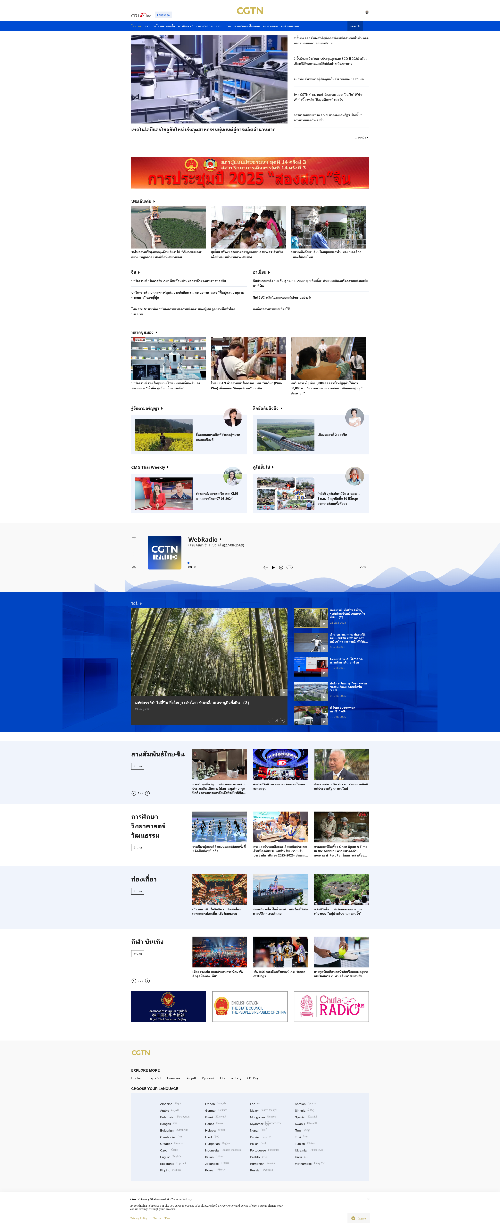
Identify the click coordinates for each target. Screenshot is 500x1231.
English (137, 1078)
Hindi (212, 1137)
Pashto (258, 1157)
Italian (214, 1157)
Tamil (302, 1130)
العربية (191, 1078)
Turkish (305, 1144)
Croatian (172, 1144)
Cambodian (171, 1137)
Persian (260, 1137)
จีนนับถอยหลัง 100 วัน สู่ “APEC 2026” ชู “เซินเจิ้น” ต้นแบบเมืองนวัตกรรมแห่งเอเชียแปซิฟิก (310, 283)
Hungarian (217, 1144)
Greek (215, 1117)
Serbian (305, 1104)
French (215, 1104)
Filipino (170, 1170)
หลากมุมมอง (142, 332)
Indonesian (223, 1150)
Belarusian (175, 1117)
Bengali (168, 1124)
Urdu (301, 1157)
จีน (133, 272)
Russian (261, 1170)
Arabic (169, 1110)
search (355, 26)
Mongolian (263, 1117)
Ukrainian (309, 1150)
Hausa (214, 1124)
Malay (263, 1110)
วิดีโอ (135, 603)
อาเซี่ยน (259, 272)
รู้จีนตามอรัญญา (145, 408)
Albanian (170, 1104)
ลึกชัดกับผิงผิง (266, 408)
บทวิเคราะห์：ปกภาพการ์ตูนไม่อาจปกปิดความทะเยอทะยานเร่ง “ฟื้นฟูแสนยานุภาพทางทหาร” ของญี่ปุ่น (187, 295)
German (216, 1110)
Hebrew (215, 1130)
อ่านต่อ (137, 766)
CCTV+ (253, 1078)
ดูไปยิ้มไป (261, 467)
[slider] (188, 563)
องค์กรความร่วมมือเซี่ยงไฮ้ (271, 308)
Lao (256, 1104)
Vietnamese (310, 1164)
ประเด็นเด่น (141, 201)
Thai (301, 1137)
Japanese (217, 1164)
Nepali (258, 1130)
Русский (208, 1078)
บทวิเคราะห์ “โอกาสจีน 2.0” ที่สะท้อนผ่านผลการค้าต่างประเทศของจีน (178, 280)
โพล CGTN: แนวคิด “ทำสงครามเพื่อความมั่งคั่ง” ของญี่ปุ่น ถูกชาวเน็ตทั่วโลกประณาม (183, 311)
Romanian (262, 1164)
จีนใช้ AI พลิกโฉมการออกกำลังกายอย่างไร (282, 297)
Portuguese (264, 1150)
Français (173, 1078)
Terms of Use (162, 1218)
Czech (169, 1150)
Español (154, 1078)
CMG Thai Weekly (148, 467)
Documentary (230, 1078)
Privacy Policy (138, 1218)
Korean (215, 1170)
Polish (258, 1144)
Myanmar (265, 1124)
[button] (165, 120)
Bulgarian (174, 1130)
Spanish (306, 1117)
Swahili (306, 1124)
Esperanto (173, 1164)
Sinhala (304, 1110)
